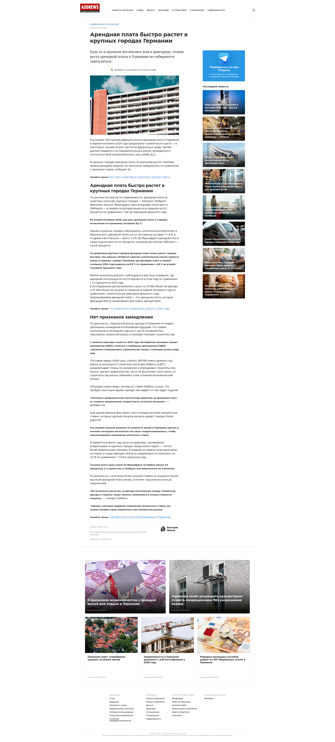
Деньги (149, 705)
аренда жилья (101, 532)
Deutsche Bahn (179, 705)
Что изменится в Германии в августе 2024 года (139, 308)
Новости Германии (155, 698)
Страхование (152, 715)
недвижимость (131, 532)
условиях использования (224, 735)
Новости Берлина (180, 712)
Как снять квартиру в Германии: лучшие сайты (139, 177)
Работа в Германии (181, 702)
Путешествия (152, 712)
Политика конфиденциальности (120, 720)
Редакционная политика (121, 708)
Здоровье (151, 708)
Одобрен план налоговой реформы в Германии (140, 517)
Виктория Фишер (172, 529)
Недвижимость (153, 719)
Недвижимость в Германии (104, 24)
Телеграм (208, 698)
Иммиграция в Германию (184, 708)
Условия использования (121, 712)
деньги (121, 532)
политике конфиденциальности (204, 735)
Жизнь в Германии (155, 702)
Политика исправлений (121, 715)
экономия (94, 535)
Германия (112, 532)
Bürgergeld (177, 698)
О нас (112, 698)
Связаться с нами (118, 705)
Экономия (177, 715)
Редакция (114, 702)
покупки (143, 532)
